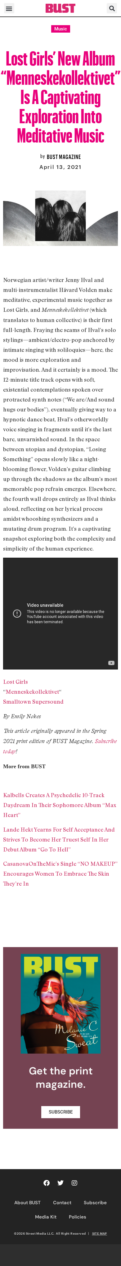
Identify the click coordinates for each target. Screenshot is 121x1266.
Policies (77, 1217)
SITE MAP (99, 1233)
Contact (62, 1203)
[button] (9, 8)
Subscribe (95, 1203)
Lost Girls (15, 681)
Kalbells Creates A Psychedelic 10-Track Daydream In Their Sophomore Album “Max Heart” (59, 805)
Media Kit (45, 1217)
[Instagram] (74, 1183)
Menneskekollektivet (32, 691)
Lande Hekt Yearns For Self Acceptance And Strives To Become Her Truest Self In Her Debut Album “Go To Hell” (59, 839)
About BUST (27, 1203)
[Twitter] (60, 1183)
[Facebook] (46, 1183)
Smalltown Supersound (33, 701)
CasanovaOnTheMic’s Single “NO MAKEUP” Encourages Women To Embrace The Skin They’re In (60, 873)
